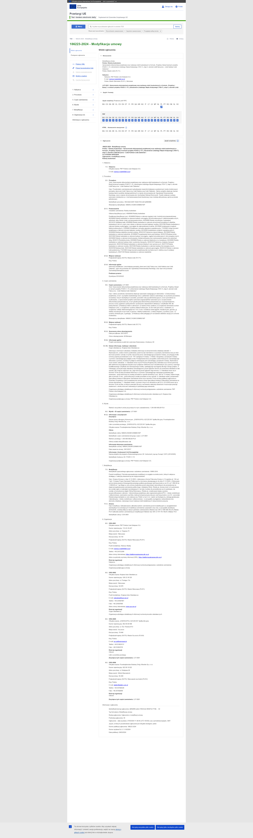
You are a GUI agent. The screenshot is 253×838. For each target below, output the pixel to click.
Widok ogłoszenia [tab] (76, 50)
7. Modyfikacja (77, 110)
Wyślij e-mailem (81, 76)
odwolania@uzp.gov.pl (121, 598)
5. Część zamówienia (79, 100)
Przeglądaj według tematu (151, 31)
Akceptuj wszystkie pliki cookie (142, 827)
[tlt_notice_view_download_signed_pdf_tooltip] (161, 107)
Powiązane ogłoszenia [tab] (78, 55)
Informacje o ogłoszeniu (80, 120)
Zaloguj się (169, 6)
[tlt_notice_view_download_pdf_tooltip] (103, 120)
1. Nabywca (76, 90)
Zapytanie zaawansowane (133, 31)
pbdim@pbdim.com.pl (121, 685)
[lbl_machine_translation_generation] (126, 128)
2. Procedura (76, 95)
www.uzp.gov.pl (131, 606)
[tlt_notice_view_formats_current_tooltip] (178, 141)
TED (71, 39)
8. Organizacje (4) (78, 115)
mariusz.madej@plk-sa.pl (117, 79)
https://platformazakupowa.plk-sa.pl (137, 554)
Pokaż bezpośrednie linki (84, 68)
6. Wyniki (75, 105)
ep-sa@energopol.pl (120, 641)
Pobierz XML (80, 64)
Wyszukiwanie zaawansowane (114, 31)
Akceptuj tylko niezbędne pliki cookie (170, 827)
